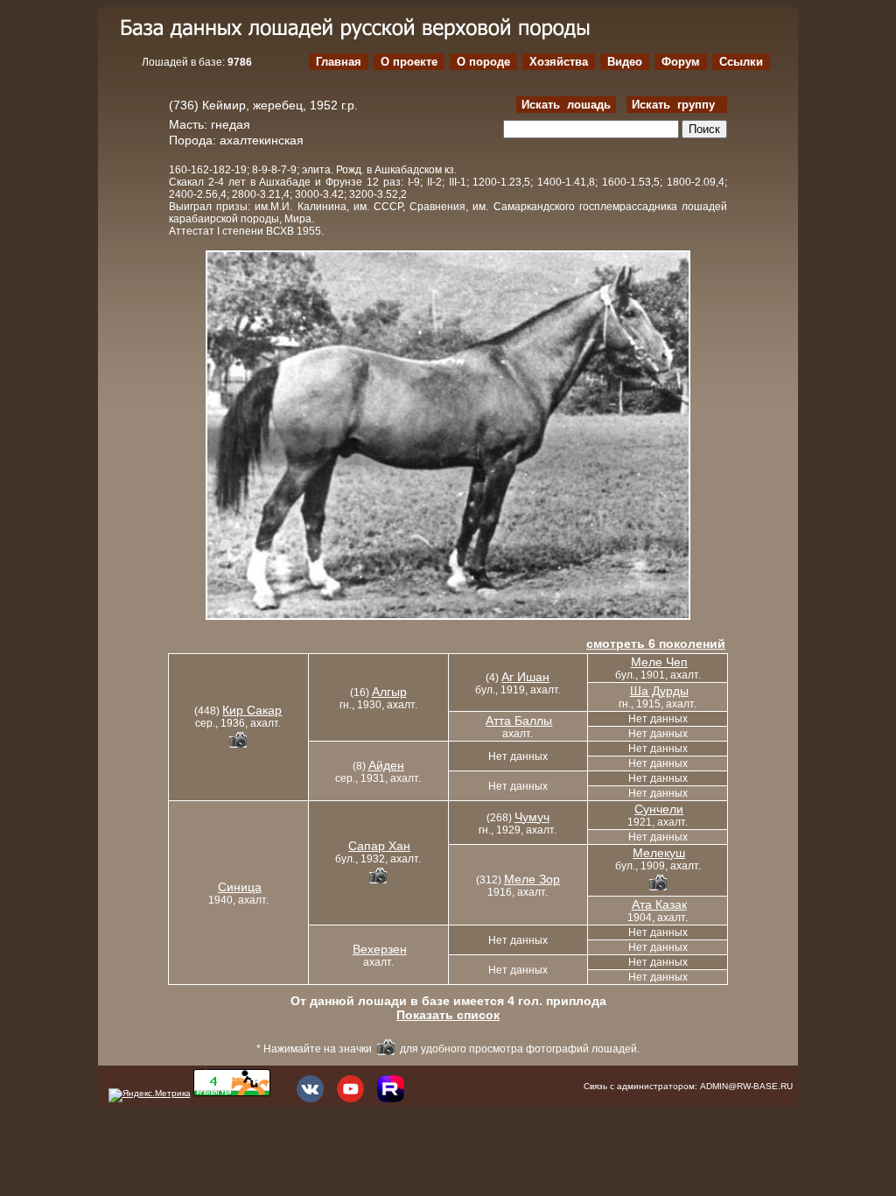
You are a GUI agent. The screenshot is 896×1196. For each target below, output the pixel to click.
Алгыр (389, 692)
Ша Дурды (659, 691)
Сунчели (658, 809)
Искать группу (677, 104)
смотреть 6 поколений (655, 644)
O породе (483, 61)
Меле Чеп (659, 662)
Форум (681, 61)
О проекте (409, 61)
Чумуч (532, 817)
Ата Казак (659, 904)
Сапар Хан (379, 846)
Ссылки (741, 61)
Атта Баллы (519, 721)
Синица (240, 887)
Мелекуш (659, 853)
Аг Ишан (525, 677)
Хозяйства (558, 61)
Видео (624, 61)
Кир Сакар (252, 710)
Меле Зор (532, 879)
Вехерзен (380, 949)
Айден (386, 765)
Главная (338, 61)
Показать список (448, 1015)
